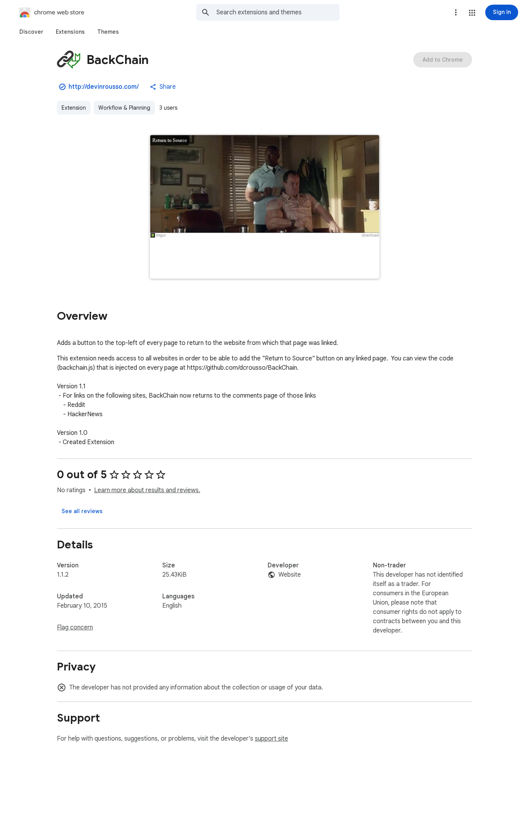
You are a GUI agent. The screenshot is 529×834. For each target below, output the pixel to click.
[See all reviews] (82, 511)
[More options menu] (456, 12)
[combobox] (278, 12)
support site (271, 739)
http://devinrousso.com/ (104, 87)
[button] (472, 13)
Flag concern (75, 627)
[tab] (31, 32)
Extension (74, 107)
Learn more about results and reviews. (147, 490)
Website (289, 575)
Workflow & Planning (124, 107)
